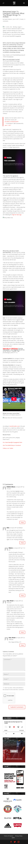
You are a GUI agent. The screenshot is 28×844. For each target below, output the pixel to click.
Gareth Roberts (8, 19)
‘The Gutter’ (6, 350)
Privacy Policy (18, 836)
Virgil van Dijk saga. (17, 214)
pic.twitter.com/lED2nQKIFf (11, 121)
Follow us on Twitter (8, 448)
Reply (22, 522)
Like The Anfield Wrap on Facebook (12, 445)
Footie (21, 19)
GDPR (13, 837)
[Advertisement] (14, 463)
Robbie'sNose (11, 487)
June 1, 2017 (8, 125)
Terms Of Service (8, 836)
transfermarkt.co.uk (14, 426)
